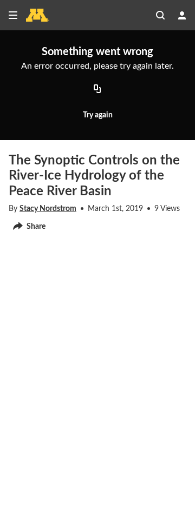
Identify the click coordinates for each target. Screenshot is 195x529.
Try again (98, 115)
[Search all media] (160, 15)
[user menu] (182, 15)
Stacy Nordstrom (48, 209)
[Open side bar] (13, 15)
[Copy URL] (97, 89)
